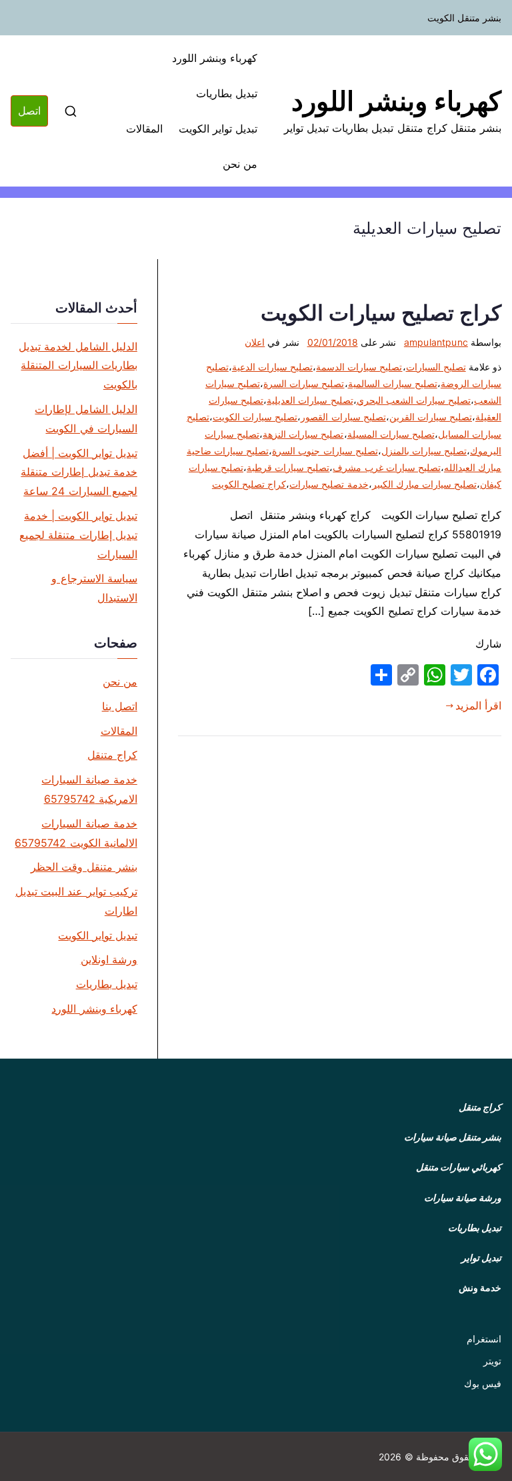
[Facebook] (488, 675)
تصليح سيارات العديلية (310, 400)
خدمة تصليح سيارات (328, 484)
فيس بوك (482, 1383)
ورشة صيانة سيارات (462, 1197)
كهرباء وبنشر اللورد (396, 101)
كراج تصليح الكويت (249, 484)
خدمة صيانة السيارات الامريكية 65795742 (89, 789)
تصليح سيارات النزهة (303, 434)
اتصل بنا (119, 706)
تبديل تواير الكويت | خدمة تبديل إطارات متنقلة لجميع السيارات (78, 535)
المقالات (144, 128)
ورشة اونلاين (109, 959)
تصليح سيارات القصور (343, 416)
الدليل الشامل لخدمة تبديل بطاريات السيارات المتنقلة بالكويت (78, 366)
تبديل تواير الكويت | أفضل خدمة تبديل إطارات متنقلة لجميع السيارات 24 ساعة (79, 472)
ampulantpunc (436, 342)
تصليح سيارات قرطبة (288, 467)
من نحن (240, 164)
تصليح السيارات (436, 366)
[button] (485, 1454)
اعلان (255, 342)
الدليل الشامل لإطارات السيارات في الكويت (86, 418)
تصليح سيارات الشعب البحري (414, 400)
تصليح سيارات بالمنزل (424, 450)
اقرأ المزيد (478, 705)
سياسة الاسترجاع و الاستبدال (94, 588)
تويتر (492, 1360)
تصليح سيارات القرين (430, 416)
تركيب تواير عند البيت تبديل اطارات (76, 901)
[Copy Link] (408, 675)
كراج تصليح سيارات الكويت (381, 313)
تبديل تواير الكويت (218, 128)
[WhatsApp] (434, 675)
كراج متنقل (112, 754)
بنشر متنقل (480, 1137)
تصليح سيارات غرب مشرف (386, 467)
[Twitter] (461, 675)
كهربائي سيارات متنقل (458, 1167)
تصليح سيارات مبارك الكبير (424, 484)
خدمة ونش (480, 1287)
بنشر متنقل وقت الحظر (84, 866)
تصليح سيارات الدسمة (359, 366)
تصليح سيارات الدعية (272, 366)
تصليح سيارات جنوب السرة (324, 450)
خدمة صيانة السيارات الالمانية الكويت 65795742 (76, 833)
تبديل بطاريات (226, 93)
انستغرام (484, 1338)
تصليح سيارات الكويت (255, 416)
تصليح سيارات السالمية (392, 383)
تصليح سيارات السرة (303, 383)
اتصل (29, 110)
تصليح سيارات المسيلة (391, 434)
